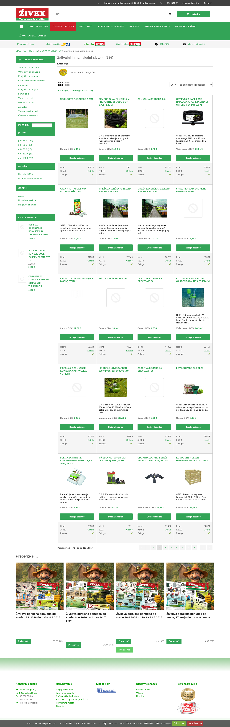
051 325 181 (165, 44)
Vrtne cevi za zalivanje (29, 72)
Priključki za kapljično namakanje (28, 91)
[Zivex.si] (32, 14)
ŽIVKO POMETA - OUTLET (32, 35)
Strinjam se (179, 723)
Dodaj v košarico (76, 157)
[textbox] (114, 14)
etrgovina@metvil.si (190, 3)
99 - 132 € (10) (25, 153)
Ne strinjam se (195, 723)
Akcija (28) (63, 90)
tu (170, 723)
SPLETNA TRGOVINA (27, 51)
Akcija (21, 196)
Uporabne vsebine (27, 200)
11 (203, 547)
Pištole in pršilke (26, 102)
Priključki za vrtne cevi (29, 76)
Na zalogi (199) (25, 174)
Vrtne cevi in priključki (28, 67)
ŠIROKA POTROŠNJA (185, 26)
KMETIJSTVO (85, 26)
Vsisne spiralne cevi (28, 111)
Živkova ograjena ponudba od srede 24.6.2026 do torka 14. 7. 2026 (86, 617)
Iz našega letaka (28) (82, 90)
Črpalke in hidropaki (28, 115)
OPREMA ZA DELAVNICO (157, 26)
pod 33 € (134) (25, 140)
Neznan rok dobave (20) (30, 178)
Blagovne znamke (27, 204)
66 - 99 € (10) (25, 149)
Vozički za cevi (25, 98)
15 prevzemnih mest (25, 44)
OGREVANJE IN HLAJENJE (110, 26)
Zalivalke (22, 107)
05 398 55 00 (172, 3)
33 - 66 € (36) (25, 145)
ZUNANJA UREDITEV (63, 26)
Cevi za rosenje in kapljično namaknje (31, 82)
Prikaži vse (124, 649)
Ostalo (90, 171)
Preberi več (23, 641)
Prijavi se (208, 3)
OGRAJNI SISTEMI (38, 26)
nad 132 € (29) (25, 158)
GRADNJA (134, 26)
